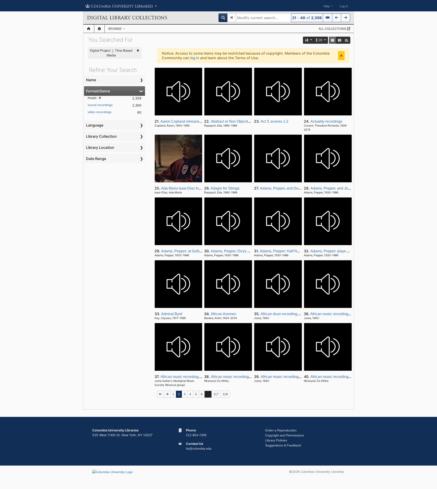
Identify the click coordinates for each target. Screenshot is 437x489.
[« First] (327, 17)
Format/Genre (98, 91)
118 (225, 394)
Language (94, 125)
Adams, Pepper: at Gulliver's (184, 251)
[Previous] (336, 17)
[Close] (341, 55)
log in (194, 58)
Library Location (100, 147)
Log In (344, 6)
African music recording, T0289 (286, 377)
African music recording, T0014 (335, 314)
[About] (99, 29)
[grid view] (332, 40)
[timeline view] (346, 40)
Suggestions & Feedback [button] (283, 445)
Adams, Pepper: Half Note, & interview (291, 251)
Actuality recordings (326, 121)
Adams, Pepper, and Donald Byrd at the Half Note (300, 188)
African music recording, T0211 (236, 377)
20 (320, 40)
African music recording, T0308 (335, 377)
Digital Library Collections (127, 17)
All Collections (333, 28)
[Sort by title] (308, 40)
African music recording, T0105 (185, 377)
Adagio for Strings (225, 188)
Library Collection (101, 136)
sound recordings (100, 105)
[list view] (339, 40)
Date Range (96, 158)
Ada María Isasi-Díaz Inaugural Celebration (196, 188)
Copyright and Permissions (284, 435)
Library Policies (276, 440)
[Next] (345, 17)
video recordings (100, 112)
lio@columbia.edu (199, 448)
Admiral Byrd (171, 314)
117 (216, 394)
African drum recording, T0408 (285, 314)
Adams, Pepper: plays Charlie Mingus (340, 251)
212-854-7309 (196, 435)
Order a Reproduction (281, 430)
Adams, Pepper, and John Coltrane (338, 188)
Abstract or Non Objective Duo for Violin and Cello (251, 121)
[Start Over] (231, 17)
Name (91, 80)
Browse (115, 28)
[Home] (88, 29)
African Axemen (223, 314)
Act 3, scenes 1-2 (274, 121)
